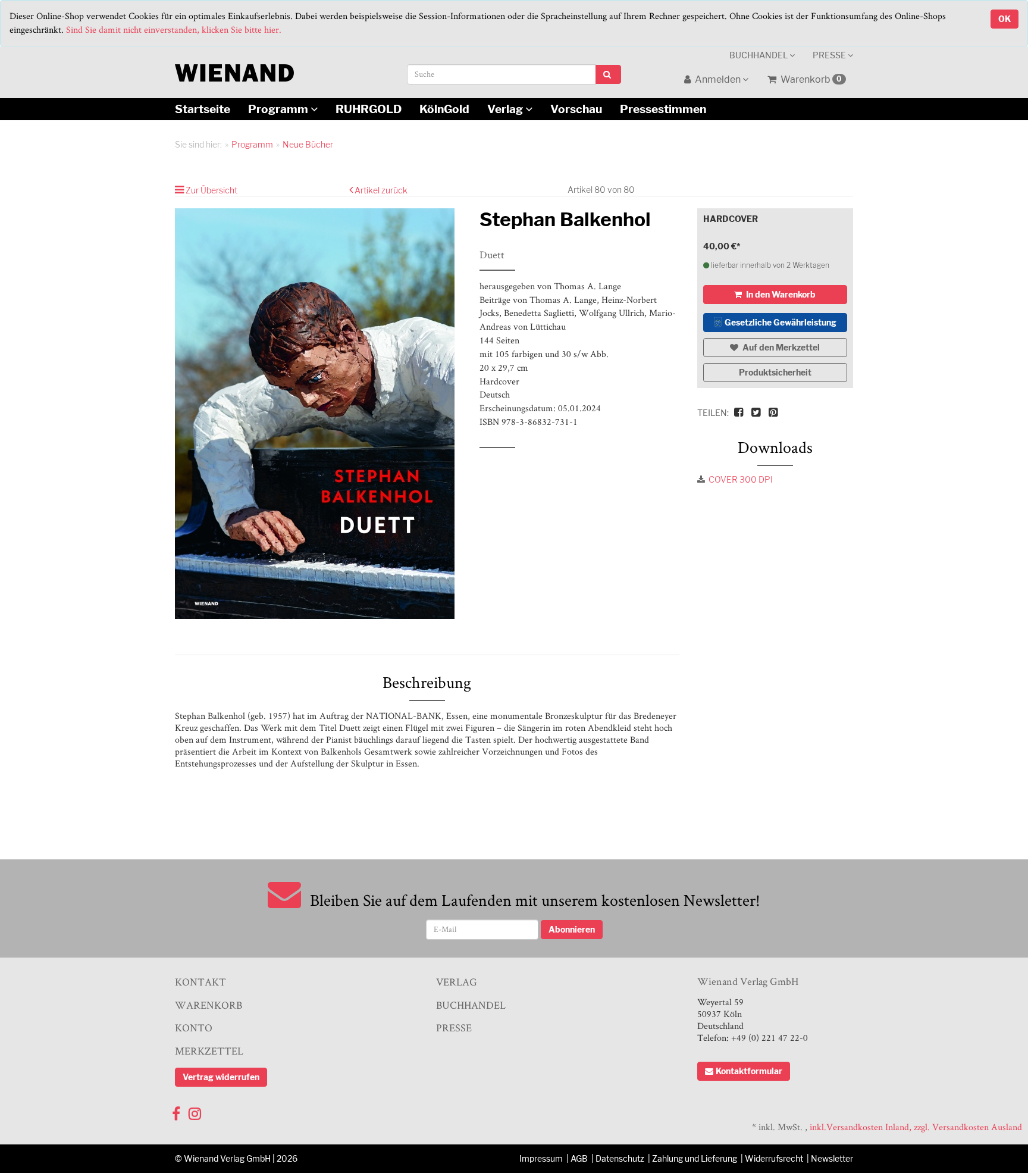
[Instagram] (195, 1111)
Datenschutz (620, 1158)
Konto (193, 1027)
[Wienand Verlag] (234, 70)
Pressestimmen (663, 109)
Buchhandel (759, 55)
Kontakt (200, 982)
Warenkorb (810, 79)
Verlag (506, 109)
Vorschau (576, 109)
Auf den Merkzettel (780, 347)
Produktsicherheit (775, 372)
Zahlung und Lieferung (694, 1158)
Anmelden (717, 79)
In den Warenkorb (780, 294)
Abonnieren (572, 929)
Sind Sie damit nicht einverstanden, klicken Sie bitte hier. (173, 29)
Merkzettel (209, 1051)
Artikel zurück (381, 190)
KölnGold (444, 109)
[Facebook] (176, 1111)
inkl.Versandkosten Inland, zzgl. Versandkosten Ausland (916, 1127)
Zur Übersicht (211, 190)
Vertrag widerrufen (221, 1077)
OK (1004, 19)
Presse (830, 55)
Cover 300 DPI (741, 479)
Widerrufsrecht (774, 1158)
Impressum (541, 1158)
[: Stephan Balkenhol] (318, 413)
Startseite (202, 109)
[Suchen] (608, 74)
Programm (279, 109)
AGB (579, 1158)
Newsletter (832, 1158)
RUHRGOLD (369, 109)
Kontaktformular (749, 1071)
